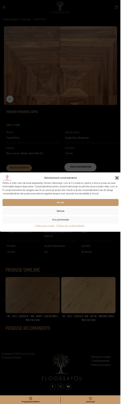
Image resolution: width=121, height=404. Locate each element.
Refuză (60, 211)
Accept (60, 202)
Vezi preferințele (60, 219)
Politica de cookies (45, 225)
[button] (117, 177)
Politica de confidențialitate (70, 225)
